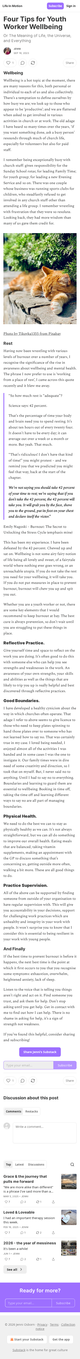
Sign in (71, 6)
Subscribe (55, 6)
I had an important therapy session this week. (29, 1220)
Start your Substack (29, 1339)
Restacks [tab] (31, 1111)
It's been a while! (15, 1248)
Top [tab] (8, 1164)
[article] (40, 1189)
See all (12, 1269)
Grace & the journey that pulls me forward (25, 1179)
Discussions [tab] (36, 1164)
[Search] (72, 1164)
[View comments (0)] (22, 63)
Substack (19, 1350)
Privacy (42, 1324)
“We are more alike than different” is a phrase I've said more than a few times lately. (28, 1189)
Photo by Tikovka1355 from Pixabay (32, 334)
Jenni (17, 48)
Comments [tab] (13, 1111)
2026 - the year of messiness (29, 1243)
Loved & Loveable (19, 1212)
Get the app (61, 1339)
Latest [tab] (19, 1164)
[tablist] (21, 1111)
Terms (54, 1324)
